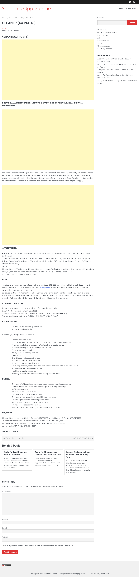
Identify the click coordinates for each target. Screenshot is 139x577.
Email (5, 528)
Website (5, 537)
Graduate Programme (107, 32)
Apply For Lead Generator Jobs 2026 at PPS (15, 453)
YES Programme (104, 49)
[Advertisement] (48, 69)
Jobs (4, 28)
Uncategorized (104, 46)
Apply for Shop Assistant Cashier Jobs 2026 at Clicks (48, 453)
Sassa (99, 43)
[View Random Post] (130, 2)
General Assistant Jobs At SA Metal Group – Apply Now (78, 454)
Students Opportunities (27, 8)
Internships (102, 35)
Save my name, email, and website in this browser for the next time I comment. (39, 546)
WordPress (104, 574)
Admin (17, 31)
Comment (7, 492)
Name (5, 519)
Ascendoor (85, 574)
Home (120, 9)
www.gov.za (45, 287)
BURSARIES (102, 30)
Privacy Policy (130, 9)
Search (100, 18)
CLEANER (13, 431)
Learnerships (103, 41)
